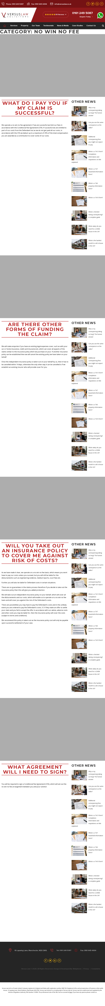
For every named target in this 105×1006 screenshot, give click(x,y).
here (71, 992)
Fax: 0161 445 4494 (39, 4)
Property (24, 26)
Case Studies (77, 26)
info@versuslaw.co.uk (63, 4)
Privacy (86, 969)
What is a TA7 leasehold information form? (95, 171)
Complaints (95, 969)
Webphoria (77, 969)
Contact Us (91, 26)
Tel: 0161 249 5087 (63, 950)
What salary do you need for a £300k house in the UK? (94, 228)
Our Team (36, 26)
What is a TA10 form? (95, 197)
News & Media (63, 26)
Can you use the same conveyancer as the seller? (95, 125)
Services (13, 26)
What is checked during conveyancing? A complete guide (95, 214)
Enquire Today (85, 17)
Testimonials (48, 26)
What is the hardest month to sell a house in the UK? (95, 243)
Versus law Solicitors (15, 15)
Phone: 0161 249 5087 (15, 4)
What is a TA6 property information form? (95, 186)
